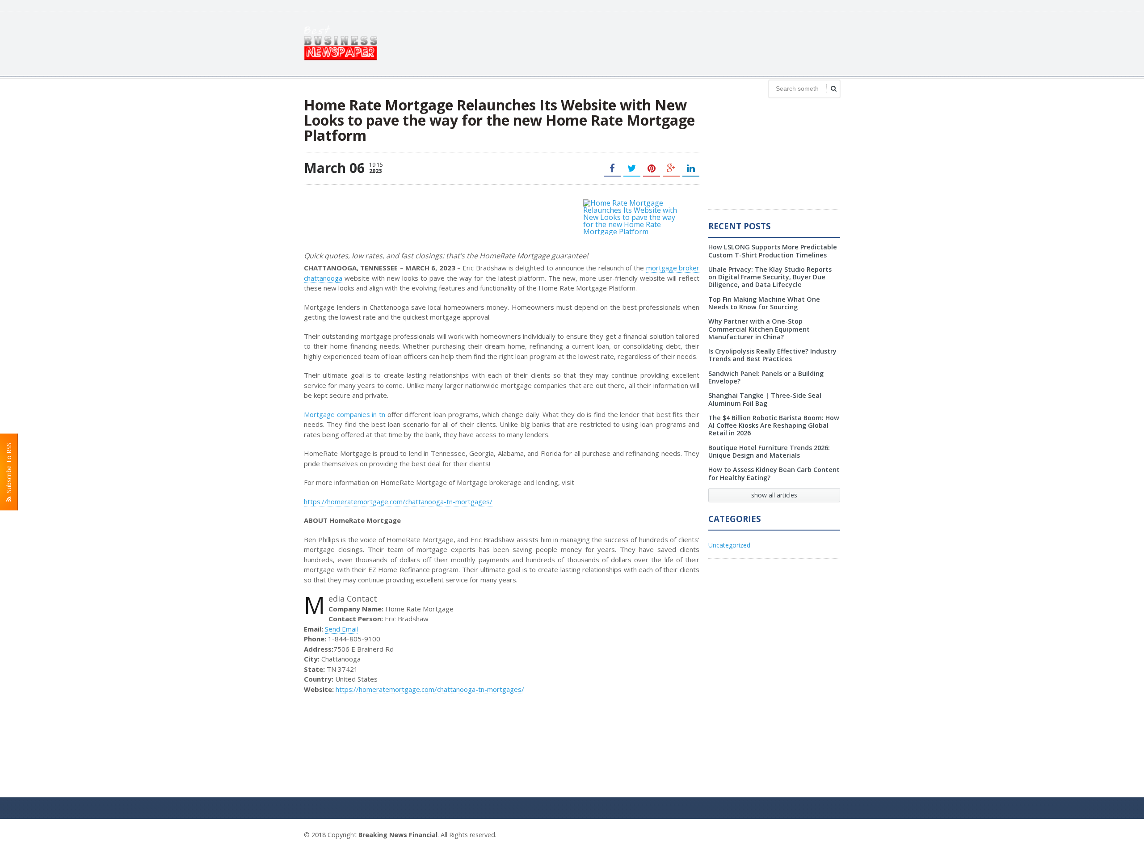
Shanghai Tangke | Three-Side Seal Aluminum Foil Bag (764, 399)
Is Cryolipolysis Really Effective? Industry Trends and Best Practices (772, 355)
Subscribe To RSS (8, 469)
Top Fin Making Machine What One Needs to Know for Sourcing (764, 303)
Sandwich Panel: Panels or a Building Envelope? (766, 377)
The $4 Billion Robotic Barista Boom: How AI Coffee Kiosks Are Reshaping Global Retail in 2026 (773, 425)
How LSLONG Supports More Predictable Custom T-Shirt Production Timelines (772, 251)
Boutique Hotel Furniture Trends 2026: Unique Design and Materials (769, 451)
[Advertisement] (677, 42)
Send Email (341, 628)
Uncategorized (729, 545)
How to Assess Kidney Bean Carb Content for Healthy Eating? (774, 473)
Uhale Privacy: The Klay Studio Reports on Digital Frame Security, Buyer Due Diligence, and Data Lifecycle (770, 277)
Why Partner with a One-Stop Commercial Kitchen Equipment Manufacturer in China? (759, 329)
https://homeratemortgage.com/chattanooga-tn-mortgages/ (398, 501)
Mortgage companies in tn (344, 414)
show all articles (774, 495)
